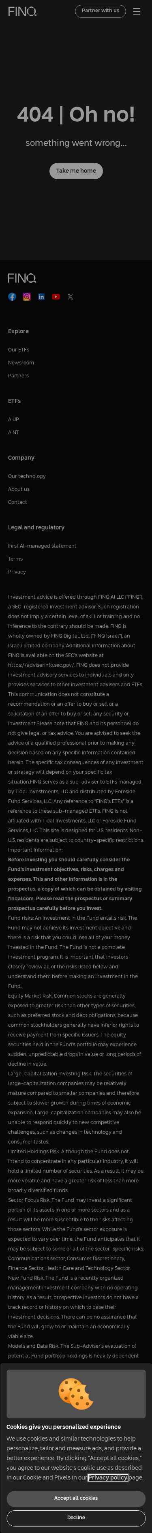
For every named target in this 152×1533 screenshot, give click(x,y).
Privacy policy (107, 1478)
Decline (76, 1518)
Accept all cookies (76, 1498)
